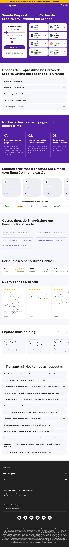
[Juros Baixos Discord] (44, 518)
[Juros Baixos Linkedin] (50, 518)
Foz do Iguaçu (28, 186)
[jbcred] (53, 206)
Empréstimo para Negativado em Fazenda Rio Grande (17, 240)
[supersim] (15, 206)
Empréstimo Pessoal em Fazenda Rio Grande (14, 245)
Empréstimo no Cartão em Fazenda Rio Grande (49, 240)
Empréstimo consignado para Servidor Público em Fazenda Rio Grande (15, 233)
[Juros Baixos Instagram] (19, 518)
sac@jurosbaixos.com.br (11, 494)
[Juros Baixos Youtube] (31, 518)
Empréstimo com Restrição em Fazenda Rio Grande (50, 232)
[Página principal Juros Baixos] (10, 6)
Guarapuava (48, 186)
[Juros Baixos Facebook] (25, 518)
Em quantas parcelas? (14, 36)
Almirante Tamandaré (9, 186)
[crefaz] (40, 206)
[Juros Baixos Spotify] (38, 518)
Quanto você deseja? (15, 26)
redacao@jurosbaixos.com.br (12, 508)
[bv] (28, 206)
